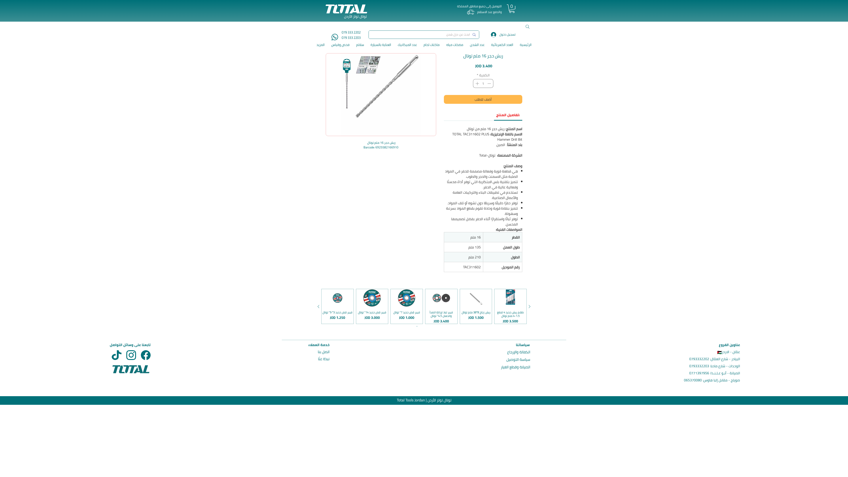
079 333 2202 (351, 32)
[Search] (527, 26)
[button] (512, 8)
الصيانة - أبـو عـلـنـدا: (724, 373)
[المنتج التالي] (318, 306)
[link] (508, 115)
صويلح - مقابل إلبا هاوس (721, 380)
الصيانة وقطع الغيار (515, 367)
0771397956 (699, 373)
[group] (424, 306)
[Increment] (477, 83)
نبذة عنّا (323, 358)
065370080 (693, 380)
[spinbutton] (483, 83)
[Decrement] (489, 83)
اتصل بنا (323, 351)
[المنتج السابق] (529, 306)
